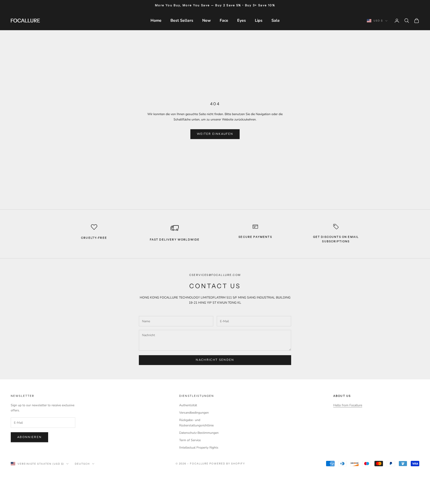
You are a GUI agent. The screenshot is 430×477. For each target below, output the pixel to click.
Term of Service (190, 440)
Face (224, 20)
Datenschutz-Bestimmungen (199, 433)
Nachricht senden (215, 360)
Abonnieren (29, 437)
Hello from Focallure (347, 405)
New (206, 20)
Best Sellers (181, 20)
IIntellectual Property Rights (198, 447)
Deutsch (82, 463)
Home (155, 20)
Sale (275, 20)
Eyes (241, 20)
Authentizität (188, 405)
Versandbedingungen (194, 412)
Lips (258, 20)
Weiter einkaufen (215, 134)
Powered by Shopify (227, 463)
